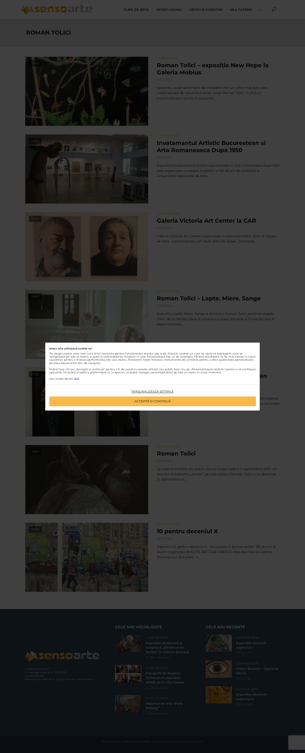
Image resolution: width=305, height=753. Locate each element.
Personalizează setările (153, 392)
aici (76, 378)
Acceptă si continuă (153, 401)
